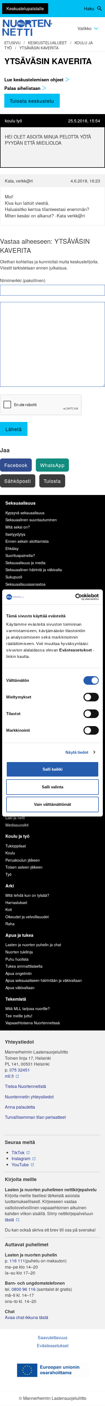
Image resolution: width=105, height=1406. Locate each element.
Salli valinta (52, 787)
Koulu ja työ (17, 836)
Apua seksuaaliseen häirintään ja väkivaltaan (43, 980)
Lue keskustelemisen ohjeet (34, 79)
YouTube (20, 1165)
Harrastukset (16, 902)
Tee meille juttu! (18, 1015)
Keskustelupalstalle (25, 8)
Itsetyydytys (15, 534)
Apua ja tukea (19, 935)
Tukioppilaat (15, 845)
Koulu (10, 852)
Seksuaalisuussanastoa (25, 584)
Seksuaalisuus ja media (25, 562)
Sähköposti (17, 480)
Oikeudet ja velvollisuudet (27, 916)
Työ (8, 874)
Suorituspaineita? (20, 555)
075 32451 (19, 1070)
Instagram (21, 1158)
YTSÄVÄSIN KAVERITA (38, 47)
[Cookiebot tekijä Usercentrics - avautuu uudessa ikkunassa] (75, 596)
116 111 (17, 1261)
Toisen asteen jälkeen (24, 867)
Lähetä (13, 428)
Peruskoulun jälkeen (22, 860)
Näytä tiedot (76, 752)
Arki (9, 886)
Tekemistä (15, 999)
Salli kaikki (52, 769)
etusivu (12, 42)
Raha (10, 923)
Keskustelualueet (47, 42)
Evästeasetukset (52, 1345)
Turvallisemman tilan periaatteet (35, 1117)
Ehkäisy (12, 548)
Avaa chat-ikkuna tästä (26, 1317)
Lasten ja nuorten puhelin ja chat (33, 944)
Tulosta (52, 480)
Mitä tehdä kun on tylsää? (27, 895)
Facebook (15, 464)
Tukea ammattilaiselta (24, 966)
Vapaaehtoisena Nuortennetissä (32, 1022)
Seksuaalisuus (20, 503)
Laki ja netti (15, 817)
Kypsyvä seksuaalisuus (24, 512)
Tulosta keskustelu (32, 100)
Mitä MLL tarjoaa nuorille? (27, 1008)
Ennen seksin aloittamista (27, 541)
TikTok (18, 1153)
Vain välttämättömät (52, 804)
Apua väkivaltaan (19, 987)
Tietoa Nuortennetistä (25, 1086)
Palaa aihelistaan (23, 88)
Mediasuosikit (17, 825)
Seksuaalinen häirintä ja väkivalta (33, 569)
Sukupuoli (13, 577)
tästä (9, 1220)
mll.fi (9, 1076)
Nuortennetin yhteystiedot (29, 1097)
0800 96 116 (24, 1289)
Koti (8, 909)
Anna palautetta (20, 1107)
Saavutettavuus (52, 1337)
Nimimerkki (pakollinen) (22, 280)
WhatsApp (52, 464)
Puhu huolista (17, 959)
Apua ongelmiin (18, 973)
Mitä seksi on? (17, 527)
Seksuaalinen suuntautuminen (31, 519)
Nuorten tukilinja (19, 952)
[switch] (91, 697)
